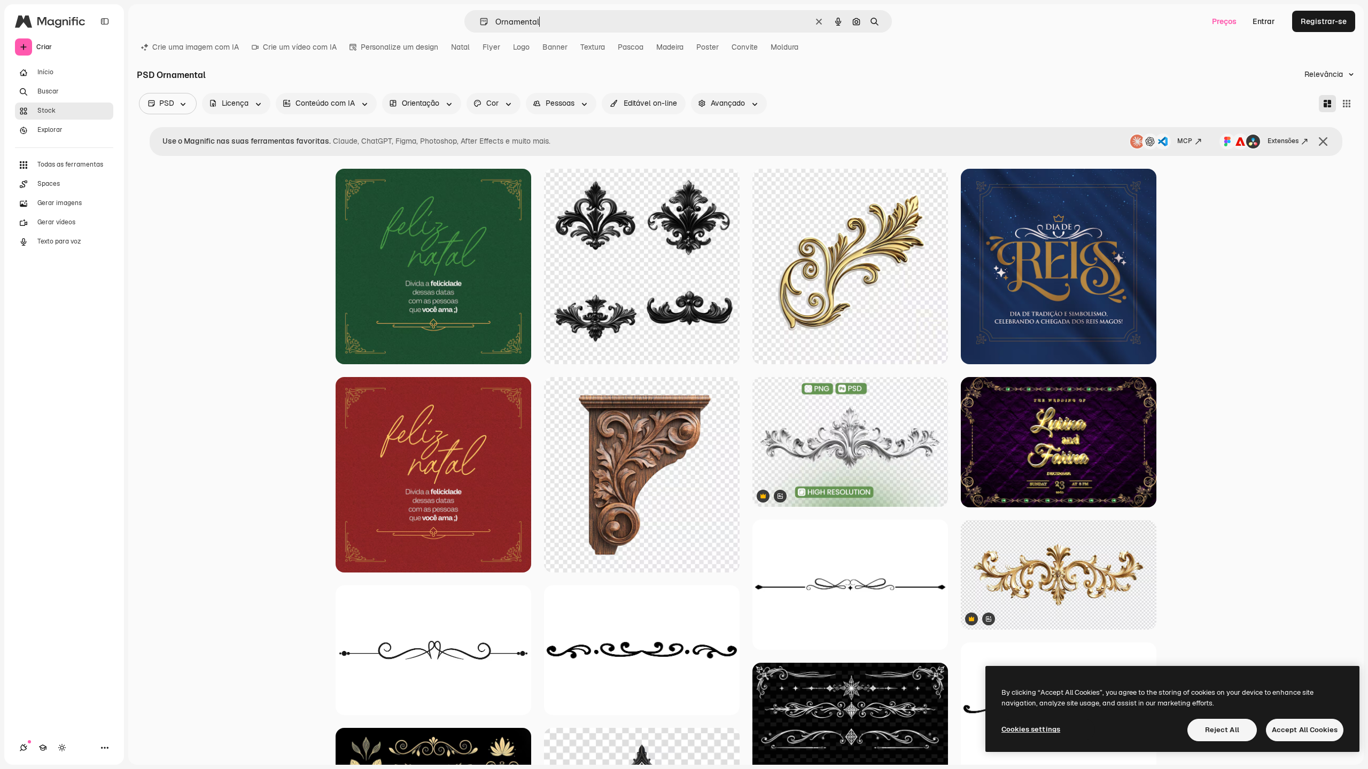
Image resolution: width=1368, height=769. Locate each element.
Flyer (491, 47)
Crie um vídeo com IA (300, 47)
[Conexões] (23, 747)
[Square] (1346, 103)
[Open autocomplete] (479, 22)
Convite (745, 47)
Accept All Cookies (1305, 729)
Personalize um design (399, 47)
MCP (1184, 141)
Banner (555, 47)
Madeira (669, 47)
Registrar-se (1324, 21)
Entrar (1264, 21)
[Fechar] (1323, 141)
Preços (1224, 21)
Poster (707, 47)
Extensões (1283, 141)
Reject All (1222, 729)
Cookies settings (1030, 729)
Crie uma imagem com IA (195, 47)
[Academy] (42, 747)
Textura (592, 47)
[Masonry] (1327, 103)
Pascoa (630, 47)
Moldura (784, 47)
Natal (460, 47)
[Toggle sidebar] (104, 21)
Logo (521, 47)
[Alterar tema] (62, 747)
